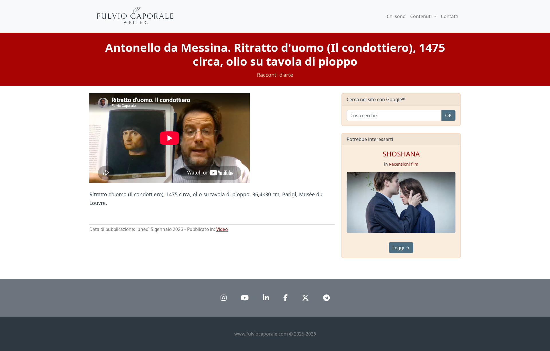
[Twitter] (305, 298)
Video (222, 229)
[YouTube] (245, 298)
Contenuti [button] (421, 16)
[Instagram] (224, 298)
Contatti (449, 16)
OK (448, 115)
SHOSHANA (401, 153)
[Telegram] (326, 298)
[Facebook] (285, 298)
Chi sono (396, 16)
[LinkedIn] (266, 298)
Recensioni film (403, 164)
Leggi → (401, 247)
